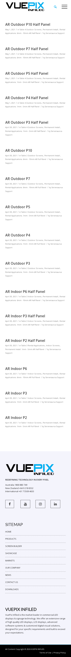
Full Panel (42, 159)
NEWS (8, 574)
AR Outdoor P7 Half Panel (26, 48)
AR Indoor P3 (16, 393)
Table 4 (23, 29)
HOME (8, 531)
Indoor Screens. (35, 296)
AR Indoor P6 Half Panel (25, 291)
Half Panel (36, 33)
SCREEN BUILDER (13, 546)
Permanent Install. (51, 29)
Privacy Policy (59, 652)
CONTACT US (11, 582)
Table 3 (24, 296)
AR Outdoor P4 (17, 235)
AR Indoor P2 (16, 417)
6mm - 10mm (23, 33)
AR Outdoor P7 (17, 178)
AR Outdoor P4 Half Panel (26, 97)
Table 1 (24, 374)
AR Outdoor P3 (17, 263)
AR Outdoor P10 (18, 150)
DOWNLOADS (12, 589)
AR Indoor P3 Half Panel (25, 316)
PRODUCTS (10, 538)
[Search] (55, 6)
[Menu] (64, 6)
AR (30, 33)
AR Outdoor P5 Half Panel (26, 73)
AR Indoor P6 (16, 368)
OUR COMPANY (12, 567)
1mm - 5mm (22, 82)
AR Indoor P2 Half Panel (25, 340)
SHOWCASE (11, 553)
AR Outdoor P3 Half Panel (26, 122)
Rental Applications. (13, 131)
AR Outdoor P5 (17, 207)
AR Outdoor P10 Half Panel (27, 24)
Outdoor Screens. (34, 29)
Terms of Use (45, 652)
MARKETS (10, 560)
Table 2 (24, 155)
